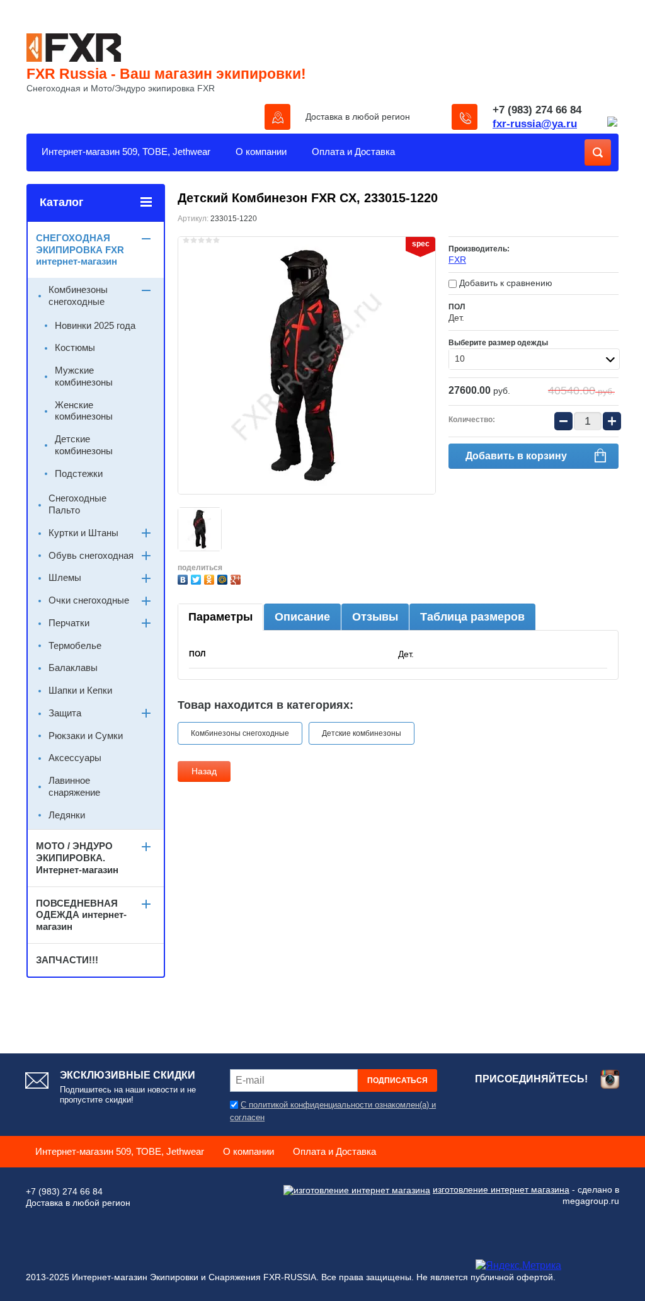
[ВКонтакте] (184, 578)
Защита (65, 713)
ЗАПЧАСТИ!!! (67, 959)
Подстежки (79, 473)
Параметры (220, 616)
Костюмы (75, 347)
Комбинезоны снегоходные (240, 733)
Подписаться (397, 1080)
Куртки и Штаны (83, 532)
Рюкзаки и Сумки (86, 735)
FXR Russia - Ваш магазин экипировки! (166, 74)
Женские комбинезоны (84, 410)
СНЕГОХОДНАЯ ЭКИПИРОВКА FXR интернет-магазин (80, 249)
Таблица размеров (472, 616)
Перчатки (69, 622)
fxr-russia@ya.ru (535, 124)
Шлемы (65, 577)
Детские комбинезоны (361, 733)
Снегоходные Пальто (77, 504)
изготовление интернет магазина (501, 1189)
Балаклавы (73, 667)
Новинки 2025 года (95, 325)
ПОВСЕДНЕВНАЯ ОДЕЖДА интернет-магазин (81, 915)
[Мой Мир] (224, 578)
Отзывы (375, 616)
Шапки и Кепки (80, 690)
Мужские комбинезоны (84, 376)
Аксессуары (75, 757)
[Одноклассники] (210, 578)
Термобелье (75, 645)
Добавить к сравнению (504, 283)
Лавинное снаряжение (74, 786)
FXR (457, 260)
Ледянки (67, 815)
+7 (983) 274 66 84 (537, 110)
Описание (302, 616)
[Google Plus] (237, 578)
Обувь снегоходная (91, 555)
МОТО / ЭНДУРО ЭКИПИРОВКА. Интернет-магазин (77, 857)
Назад (204, 771)
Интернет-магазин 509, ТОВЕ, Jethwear (126, 151)
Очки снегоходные (89, 600)
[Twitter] (197, 578)
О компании (261, 151)
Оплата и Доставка (353, 151)
